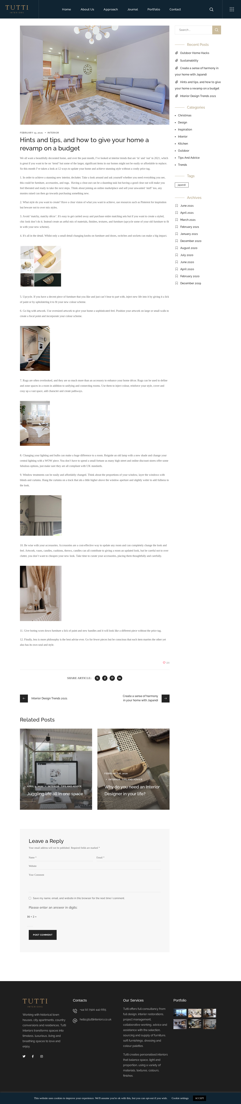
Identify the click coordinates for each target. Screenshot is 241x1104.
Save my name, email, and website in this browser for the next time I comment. (79, 898)
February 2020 (190, 276)
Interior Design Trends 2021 (198, 96)
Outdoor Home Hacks (194, 53)
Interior (53, 132)
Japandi (182, 185)
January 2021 (189, 234)
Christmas (184, 115)
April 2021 (187, 212)
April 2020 (187, 269)
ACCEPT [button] (199, 1098)
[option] (56, 769)
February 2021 (189, 227)
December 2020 (190, 241)
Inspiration (185, 129)
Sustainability (189, 60)
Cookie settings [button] (180, 1098)
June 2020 (187, 262)
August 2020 (188, 248)
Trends (182, 164)
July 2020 (186, 255)
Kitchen (183, 143)
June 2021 (187, 205)
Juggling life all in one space (55, 793)
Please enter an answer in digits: (53, 907)
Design (182, 122)
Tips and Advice (71, 786)
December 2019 (190, 283)
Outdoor (183, 150)
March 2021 (187, 219)
